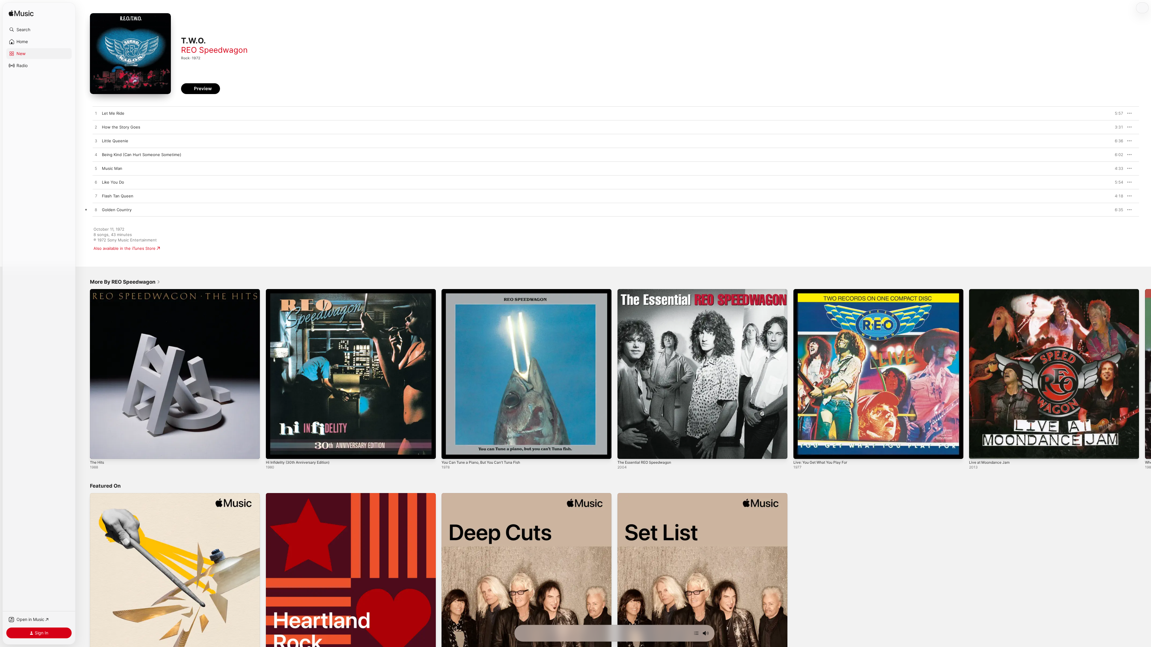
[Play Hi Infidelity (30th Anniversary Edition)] (273, 451)
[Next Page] (1145, 374)
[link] (125, 282)
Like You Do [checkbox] (113, 182)
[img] (21, 13)
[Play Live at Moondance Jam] (976, 451)
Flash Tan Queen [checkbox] (117, 196)
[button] (39, 30)
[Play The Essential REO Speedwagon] (624, 451)
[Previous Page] (84, 374)
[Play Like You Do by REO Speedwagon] (96, 182)
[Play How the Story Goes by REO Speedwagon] (96, 127)
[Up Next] (696, 633)
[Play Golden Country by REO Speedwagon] (96, 210)
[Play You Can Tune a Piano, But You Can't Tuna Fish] (449, 451)
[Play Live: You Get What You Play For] (800, 451)
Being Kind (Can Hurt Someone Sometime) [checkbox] (141, 154)
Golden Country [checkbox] (117, 209)
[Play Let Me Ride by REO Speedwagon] (96, 113)
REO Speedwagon (214, 50)
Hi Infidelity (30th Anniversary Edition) (301, 291)
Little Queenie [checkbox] (115, 140)
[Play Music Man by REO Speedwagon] (96, 168)
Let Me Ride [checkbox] (113, 113)
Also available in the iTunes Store (125, 248)
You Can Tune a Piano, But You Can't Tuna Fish (485, 291)
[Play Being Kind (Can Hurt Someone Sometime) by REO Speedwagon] (96, 155)
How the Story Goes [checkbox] (121, 127)
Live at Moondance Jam (991, 291)
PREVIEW (1116, 113)
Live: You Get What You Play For (823, 291)
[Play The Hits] (97, 451)
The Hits (98, 291)
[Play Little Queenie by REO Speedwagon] (96, 141)
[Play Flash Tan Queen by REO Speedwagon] (96, 196)
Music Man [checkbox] (112, 168)
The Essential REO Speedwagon (647, 291)
